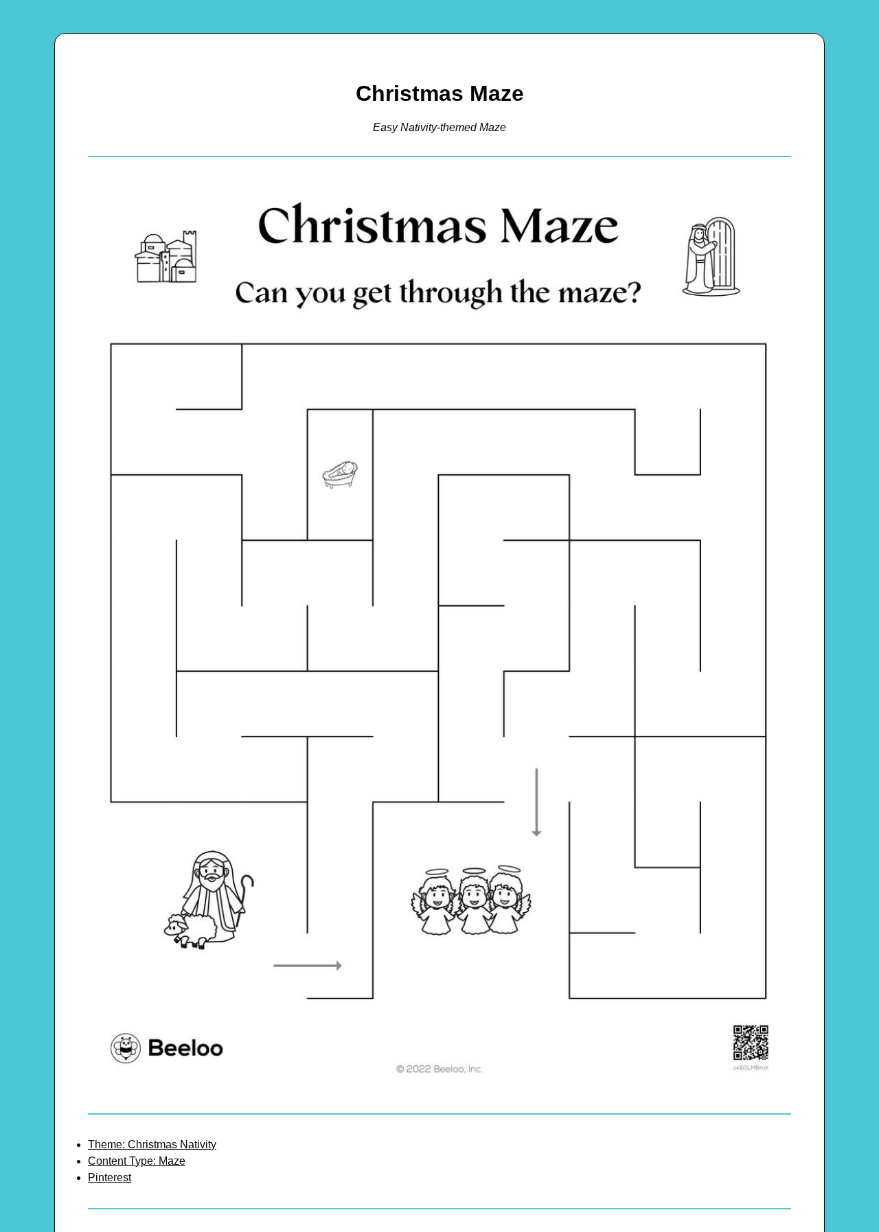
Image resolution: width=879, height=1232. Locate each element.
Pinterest (109, 1177)
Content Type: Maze (136, 1161)
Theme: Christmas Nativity (152, 1144)
